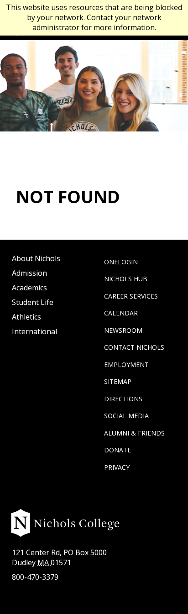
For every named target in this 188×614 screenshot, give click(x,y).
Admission (29, 273)
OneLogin (121, 261)
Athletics (26, 317)
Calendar (121, 313)
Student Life (32, 302)
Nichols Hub (125, 278)
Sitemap (117, 381)
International (34, 331)
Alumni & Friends (134, 433)
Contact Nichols (134, 347)
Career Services (131, 296)
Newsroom (123, 330)
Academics (29, 288)
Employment (126, 364)
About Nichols (36, 258)
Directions (123, 398)
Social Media (126, 415)
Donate (117, 450)
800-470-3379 (35, 577)
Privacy (117, 467)
